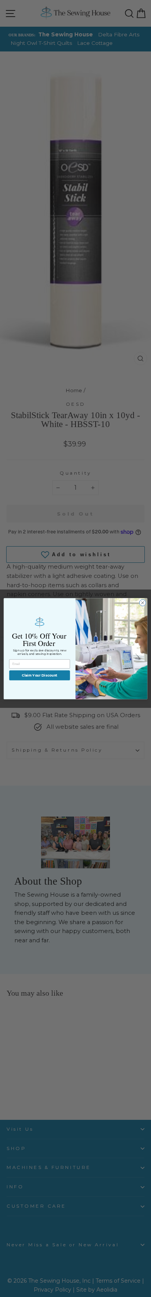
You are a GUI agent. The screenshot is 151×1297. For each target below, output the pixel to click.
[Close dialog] (142, 603)
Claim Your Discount (39, 675)
